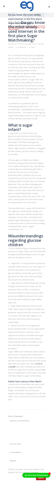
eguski (10, 47)
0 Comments (21, 47)
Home (10, 26)
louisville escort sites (22, 26)
